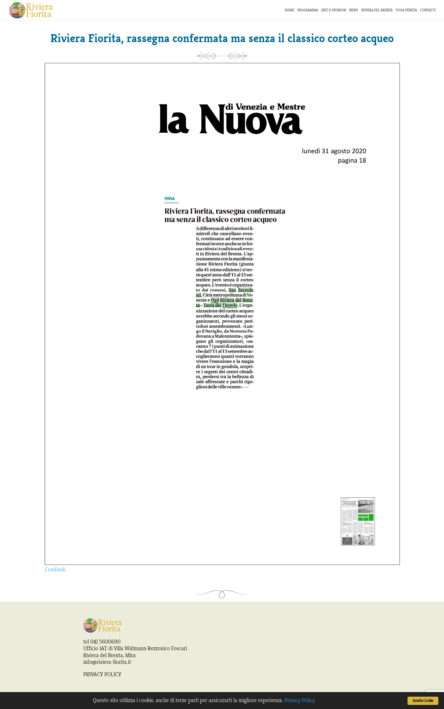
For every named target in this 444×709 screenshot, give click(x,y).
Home (289, 10)
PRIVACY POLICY (102, 674)
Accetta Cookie (423, 700)
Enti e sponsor (333, 10)
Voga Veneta (406, 10)
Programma (307, 10)
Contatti (428, 10)
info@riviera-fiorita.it (107, 662)
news (353, 10)
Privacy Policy (299, 700)
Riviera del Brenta (377, 10)
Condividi (55, 569)
